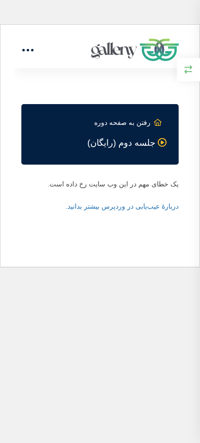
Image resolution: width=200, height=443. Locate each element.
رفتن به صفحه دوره (122, 122)
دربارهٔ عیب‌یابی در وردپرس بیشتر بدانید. (122, 206)
